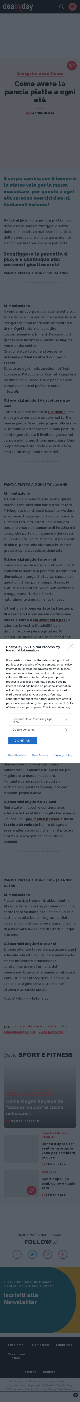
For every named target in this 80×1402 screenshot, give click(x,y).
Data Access (40, 755)
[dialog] (40, 701)
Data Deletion (17, 755)
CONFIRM (23, 740)
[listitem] (40, 720)
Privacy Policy (63, 755)
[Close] (72, 647)
